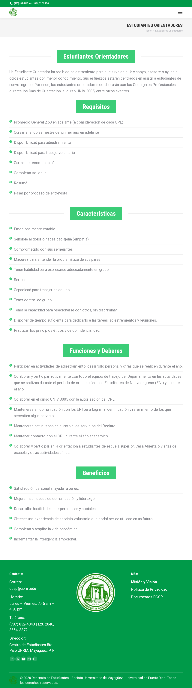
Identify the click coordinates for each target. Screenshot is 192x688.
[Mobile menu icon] (180, 12)
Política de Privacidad (149, 589)
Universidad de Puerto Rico (145, 678)
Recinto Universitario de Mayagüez (97, 678)
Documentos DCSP (147, 597)
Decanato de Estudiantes (50, 678)
